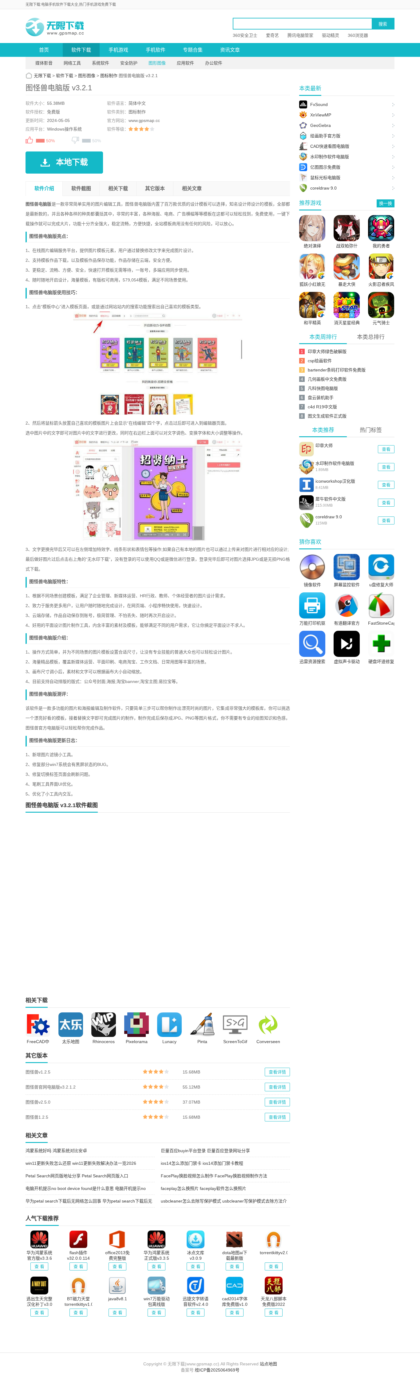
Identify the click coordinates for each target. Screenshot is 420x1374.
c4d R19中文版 (322, 406)
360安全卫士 (245, 35)
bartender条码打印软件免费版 (337, 369)
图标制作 (108, 75)
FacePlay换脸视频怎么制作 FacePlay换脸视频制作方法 (214, 1175)
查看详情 (277, 1072)
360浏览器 (358, 35)
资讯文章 (230, 50)
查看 (386, 449)
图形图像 (157, 63)
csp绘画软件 (320, 360)
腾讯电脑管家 (300, 35)
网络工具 (72, 63)
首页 (44, 50)
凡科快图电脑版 (323, 388)
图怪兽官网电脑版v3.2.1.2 (51, 1087)
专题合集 (193, 50)
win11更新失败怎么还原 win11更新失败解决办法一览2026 (81, 1163)
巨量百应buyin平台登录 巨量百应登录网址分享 (205, 1150)
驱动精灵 (330, 35)
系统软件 (100, 63)
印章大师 (324, 445)
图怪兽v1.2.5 (38, 1072)
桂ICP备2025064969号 (217, 1370)
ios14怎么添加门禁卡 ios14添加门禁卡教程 (202, 1163)
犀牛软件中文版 (330, 499)
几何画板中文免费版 (327, 379)
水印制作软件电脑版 (334, 463)
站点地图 (268, 1363)
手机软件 (155, 50)
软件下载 (81, 50)
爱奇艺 (272, 35)
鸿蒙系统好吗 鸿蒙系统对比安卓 (56, 1150)
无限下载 (42, 75)
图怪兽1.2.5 (37, 1117)
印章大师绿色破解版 (327, 351)
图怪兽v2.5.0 (38, 1102)
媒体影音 (44, 63)
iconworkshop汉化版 (335, 481)
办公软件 (213, 63)
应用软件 (185, 63)
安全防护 (128, 63)
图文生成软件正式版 (327, 416)
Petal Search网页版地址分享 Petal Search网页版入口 (77, 1175)
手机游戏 (118, 50)
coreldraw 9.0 (328, 516)
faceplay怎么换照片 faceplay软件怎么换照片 (203, 1188)
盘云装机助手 (321, 397)
